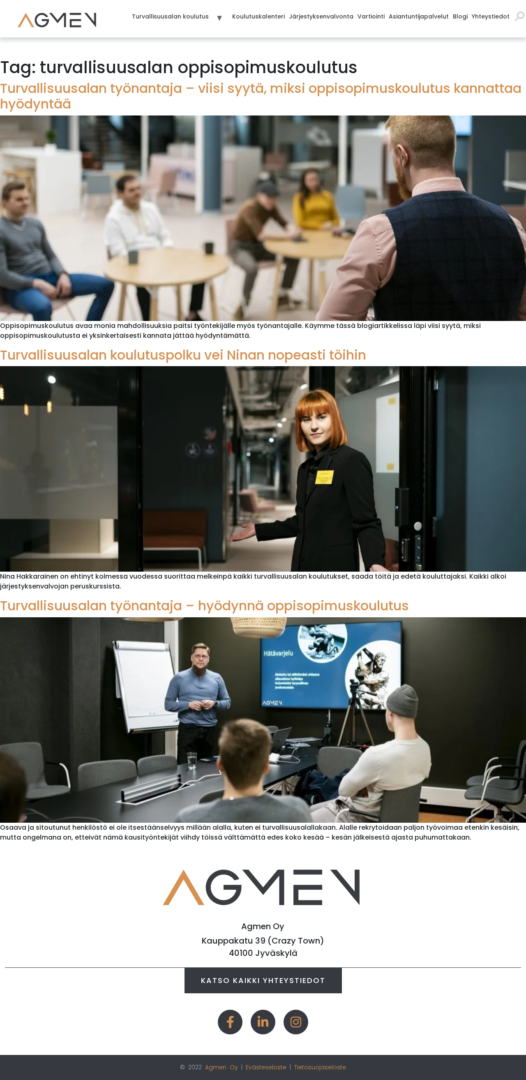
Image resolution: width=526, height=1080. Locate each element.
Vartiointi (371, 16)
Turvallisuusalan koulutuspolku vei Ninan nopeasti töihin (183, 355)
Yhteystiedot (491, 16)
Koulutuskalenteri (258, 16)
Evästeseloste (266, 1067)
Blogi (460, 16)
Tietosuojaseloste (320, 1067)
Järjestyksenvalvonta (321, 16)
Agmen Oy (221, 1067)
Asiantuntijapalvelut (419, 16)
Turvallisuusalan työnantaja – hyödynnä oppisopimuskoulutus (204, 605)
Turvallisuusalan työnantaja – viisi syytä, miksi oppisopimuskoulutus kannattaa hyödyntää (260, 96)
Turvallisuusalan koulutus (170, 16)
